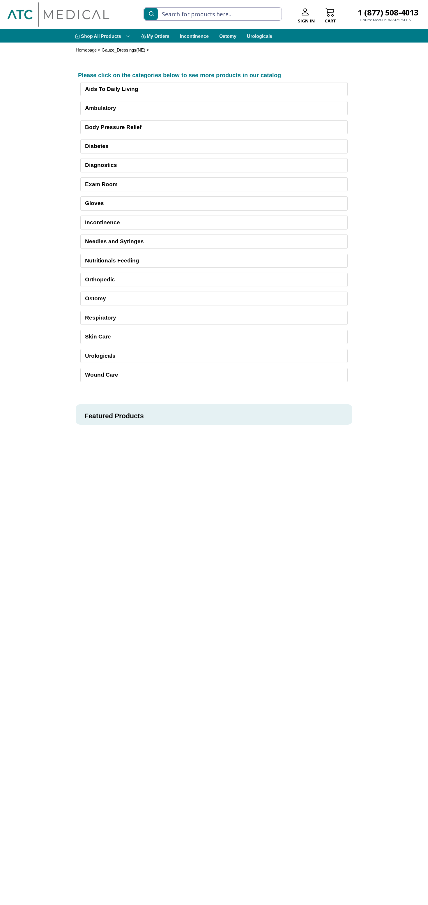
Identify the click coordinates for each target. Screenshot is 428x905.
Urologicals (259, 36)
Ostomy (227, 36)
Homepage (86, 49)
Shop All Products (100, 36)
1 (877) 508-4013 (388, 12)
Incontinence (194, 36)
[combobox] (213, 14)
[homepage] (58, 14)
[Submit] (151, 13)
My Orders (157, 36)
